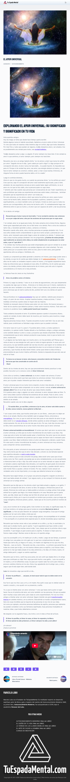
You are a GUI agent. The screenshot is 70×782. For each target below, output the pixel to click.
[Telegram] (28, 669)
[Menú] (66, 2)
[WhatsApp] (36, 669)
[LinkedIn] (21, 669)
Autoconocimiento (18, 64)
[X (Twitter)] (14, 669)
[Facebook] (6, 669)
